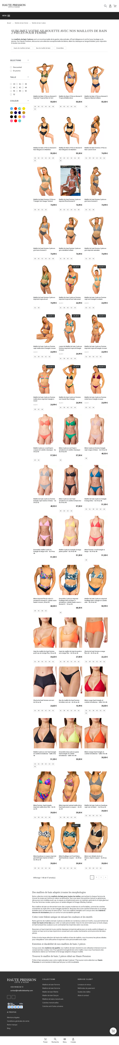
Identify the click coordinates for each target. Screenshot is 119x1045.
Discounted (17, 67)
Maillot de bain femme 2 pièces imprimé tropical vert (44, 298)
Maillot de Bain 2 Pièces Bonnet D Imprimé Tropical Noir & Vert (44, 97)
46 (14, 91)
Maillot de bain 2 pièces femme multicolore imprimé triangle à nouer (44, 399)
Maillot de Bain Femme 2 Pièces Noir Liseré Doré (95, 148)
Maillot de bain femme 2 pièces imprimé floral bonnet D (70, 200)
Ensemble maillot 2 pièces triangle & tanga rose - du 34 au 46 (44, 551)
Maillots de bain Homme (51, 988)
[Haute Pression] (14, 6)
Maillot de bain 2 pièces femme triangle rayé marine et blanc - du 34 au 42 (44, 500)
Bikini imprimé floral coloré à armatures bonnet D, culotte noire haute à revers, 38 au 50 (44, 600)
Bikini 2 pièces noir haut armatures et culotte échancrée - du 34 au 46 (70, 500)
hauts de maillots (62, 937)
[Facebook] (9, 997)
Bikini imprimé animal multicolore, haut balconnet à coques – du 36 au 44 (70, 807)
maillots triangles (75, 910)
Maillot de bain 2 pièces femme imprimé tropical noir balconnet (70, 298)
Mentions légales (13, 1017)
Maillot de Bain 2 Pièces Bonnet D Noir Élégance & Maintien (70, 148)
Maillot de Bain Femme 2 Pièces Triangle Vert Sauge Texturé (44, 200)
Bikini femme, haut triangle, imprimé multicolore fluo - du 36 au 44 (44, 807)
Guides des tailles (84, 992)
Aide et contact (83, 995)
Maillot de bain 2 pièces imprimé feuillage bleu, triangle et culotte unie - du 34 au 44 (95, 600)
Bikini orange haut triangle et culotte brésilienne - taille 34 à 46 (95, 753)
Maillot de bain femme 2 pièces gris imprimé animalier (95, 249)
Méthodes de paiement (86, 988)
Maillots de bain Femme (51, 985)
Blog (8, 1028)
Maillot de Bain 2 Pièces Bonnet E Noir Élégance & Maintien (44, 148)
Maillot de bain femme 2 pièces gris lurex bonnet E (95, 200)
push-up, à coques (56, 900)
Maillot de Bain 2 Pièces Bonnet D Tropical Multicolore (70, 97)
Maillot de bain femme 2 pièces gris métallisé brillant (70, 249)
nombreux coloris (79, 921)
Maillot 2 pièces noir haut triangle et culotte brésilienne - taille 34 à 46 (44, 753)
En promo (17, 71)
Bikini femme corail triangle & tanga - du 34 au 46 (94, 550)
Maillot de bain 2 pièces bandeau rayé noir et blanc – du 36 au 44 (95, 806)
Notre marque (12, 1025)
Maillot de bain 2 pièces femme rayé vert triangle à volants (95, 298)
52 (14, 94)
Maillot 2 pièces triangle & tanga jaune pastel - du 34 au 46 (70, 550)
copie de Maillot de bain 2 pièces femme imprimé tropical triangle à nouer (70, 348)
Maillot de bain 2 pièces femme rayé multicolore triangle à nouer (44, 347)
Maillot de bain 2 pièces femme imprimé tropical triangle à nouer (95, 347)
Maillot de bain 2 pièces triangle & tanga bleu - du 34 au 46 (95, 499)
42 (20, 87)
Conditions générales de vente (18, 1021)
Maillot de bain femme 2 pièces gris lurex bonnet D (44, 249)
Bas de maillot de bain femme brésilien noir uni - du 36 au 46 (69, 701)
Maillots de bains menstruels (52, 999)
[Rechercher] (105, 6)
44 (26, 87)
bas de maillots (75, 937)
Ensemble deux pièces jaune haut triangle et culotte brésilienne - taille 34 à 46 (69, 753)
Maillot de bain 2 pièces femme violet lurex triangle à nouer (95, 398)
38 (26, 84)
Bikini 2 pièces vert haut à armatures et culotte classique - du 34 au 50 (70, 450)
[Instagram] (13, 997)
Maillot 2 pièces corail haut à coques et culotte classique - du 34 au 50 (44, 450)
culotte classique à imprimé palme (68, 929)
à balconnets (70, 900)
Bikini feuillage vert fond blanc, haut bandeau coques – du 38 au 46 (70, 858)
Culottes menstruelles (50, 1003)
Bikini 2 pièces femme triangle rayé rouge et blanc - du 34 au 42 (95, 449)
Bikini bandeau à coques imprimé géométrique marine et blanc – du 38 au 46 (44, 858)
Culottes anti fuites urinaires (52, 1006)
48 (20, 91)
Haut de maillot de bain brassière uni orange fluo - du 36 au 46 (70, 652)
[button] (59, 16)
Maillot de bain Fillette (50, 992)
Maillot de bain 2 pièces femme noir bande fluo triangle (70, 398)
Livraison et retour (84, 985)
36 (20, 84)
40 (14, 87)
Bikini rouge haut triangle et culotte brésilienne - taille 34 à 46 (95, 701)
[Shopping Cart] (113, 1031)
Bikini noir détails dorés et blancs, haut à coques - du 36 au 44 (95, 858)
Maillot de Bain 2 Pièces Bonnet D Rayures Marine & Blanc (96, 97)
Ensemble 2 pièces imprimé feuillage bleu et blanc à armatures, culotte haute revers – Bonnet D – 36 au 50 (70, 601)
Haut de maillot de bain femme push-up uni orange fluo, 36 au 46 (44, 652)
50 (26, 91)
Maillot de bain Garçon (50, 995)
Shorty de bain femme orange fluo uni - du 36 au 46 (94, 652)
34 (14, 84)
